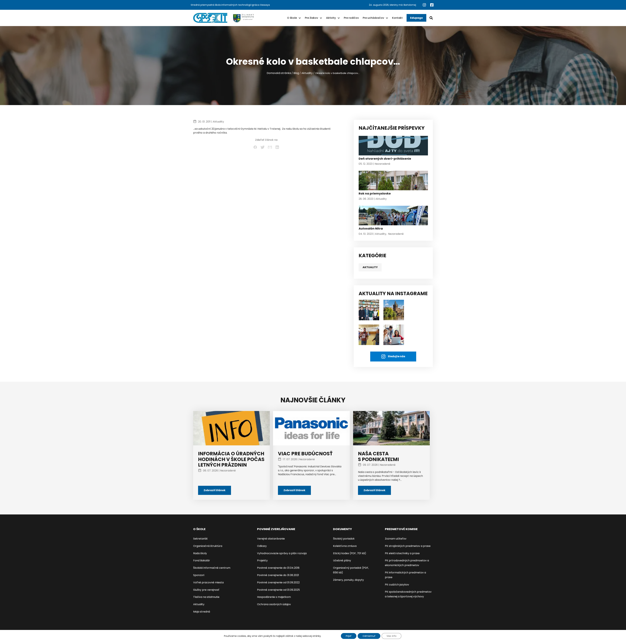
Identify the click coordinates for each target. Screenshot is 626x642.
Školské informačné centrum (211, 568)
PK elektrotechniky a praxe (402, 553)
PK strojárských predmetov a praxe (408, 546)
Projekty (262, 560)
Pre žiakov (311, 18)
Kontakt (397, 18)
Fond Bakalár (201, 560)
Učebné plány (342, 560)
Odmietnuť (369, 636)
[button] (299, 18)
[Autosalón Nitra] (393, 216)
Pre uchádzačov (373, 18)
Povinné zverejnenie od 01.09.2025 (278, 590)
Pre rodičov (351, 18)
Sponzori (198, 575)
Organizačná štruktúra (207, 546)
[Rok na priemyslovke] (393, 181)
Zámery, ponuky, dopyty (348, 580)
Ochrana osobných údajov (274, 604)
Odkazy (262, 546)
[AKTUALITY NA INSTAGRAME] (393, 309)
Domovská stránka (279, 73)
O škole (292, 18)
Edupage (416, 18)
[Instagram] (424, 4)
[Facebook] (431, 4)
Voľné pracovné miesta (208, 582)
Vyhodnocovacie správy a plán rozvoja (282, 553)
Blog (296, 73)
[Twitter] (262, 147)
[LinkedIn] (277, 147)
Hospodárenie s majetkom (274, 597)
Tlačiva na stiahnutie (206, 597)
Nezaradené (382, 164)
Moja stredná (201, 611)
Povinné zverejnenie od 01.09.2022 (278, 582)
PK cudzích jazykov (397, 584)
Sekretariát (200, 539)
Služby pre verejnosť (206, 590)
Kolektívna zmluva (345, 546)
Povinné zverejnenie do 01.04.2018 (278, 568)
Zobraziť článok (214, 490)
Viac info (391, 636)
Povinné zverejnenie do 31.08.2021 (278, 575)
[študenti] (369, 309)
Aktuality (307, 73)
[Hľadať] (431, 18)
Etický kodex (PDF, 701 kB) (349, 553)
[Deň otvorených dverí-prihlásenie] (393, 146)
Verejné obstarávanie (271, 539)
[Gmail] (270, 147)
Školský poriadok (344, 539)
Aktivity (331, 18)
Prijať (348, 636)
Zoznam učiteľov (395, 539)
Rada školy (200, 553)
